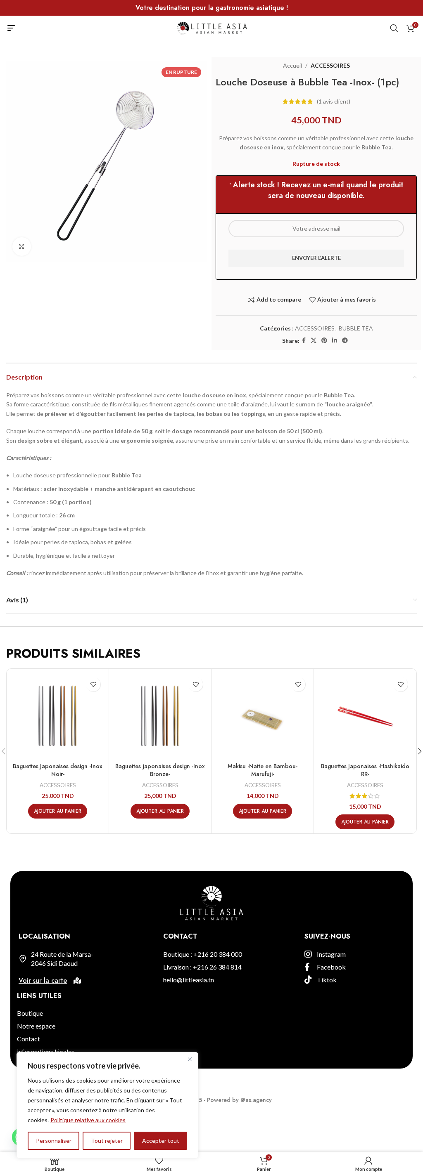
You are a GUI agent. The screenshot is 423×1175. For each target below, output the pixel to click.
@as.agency (256, 1100)
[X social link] (313, 340)
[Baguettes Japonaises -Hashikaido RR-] (365, 715)
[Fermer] (190, 1059)
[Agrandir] (21, 246)
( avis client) (333, 101)
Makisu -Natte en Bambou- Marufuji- (262, 770)
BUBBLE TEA (356, 328)
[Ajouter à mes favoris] (93, 684)
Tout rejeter (107, 1140)
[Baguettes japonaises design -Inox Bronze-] (160, 715)
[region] (107, 1105)
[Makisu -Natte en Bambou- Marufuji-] (262, 715)
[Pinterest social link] (324, 340)
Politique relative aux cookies (88, 1119)
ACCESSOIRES (330, 65)
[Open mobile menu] (11, 28)
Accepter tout (160, 1140)
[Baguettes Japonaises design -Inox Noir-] (58, 715)
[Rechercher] (394, 28)
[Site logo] (212, 27)
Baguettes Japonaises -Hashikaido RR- (365, 770)
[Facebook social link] (303, 340)
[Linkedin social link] (335, 340)
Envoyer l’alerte (316, 258)
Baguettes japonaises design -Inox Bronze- (160, 770)
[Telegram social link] (345, 340)
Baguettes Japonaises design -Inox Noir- (57, 770)
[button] (57, 811)
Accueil (292, 65)
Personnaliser (53, 1140)
